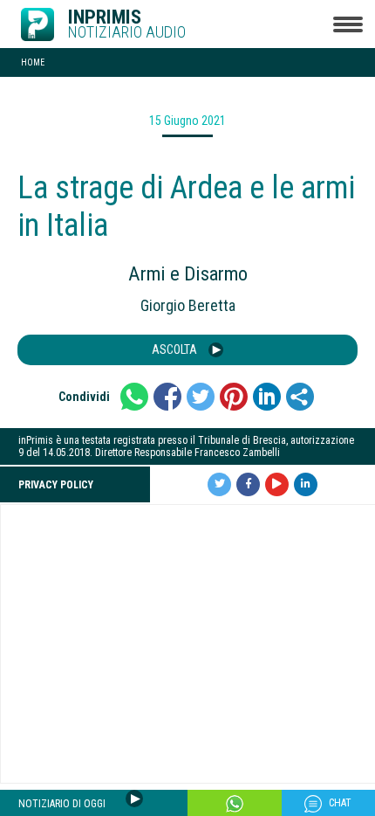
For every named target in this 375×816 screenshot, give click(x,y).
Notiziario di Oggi (63, 804)
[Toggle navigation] (347, 24)
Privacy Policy (55, 485)
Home (32, 62)
